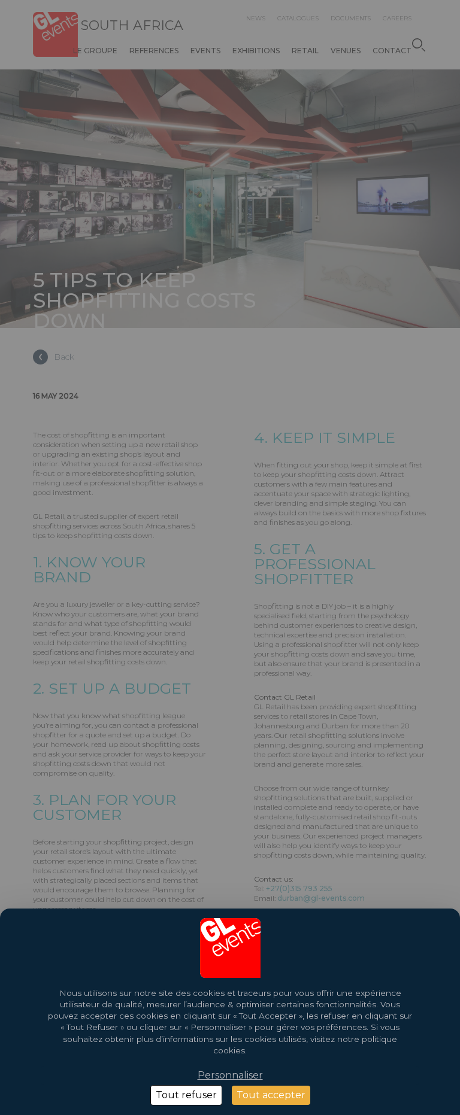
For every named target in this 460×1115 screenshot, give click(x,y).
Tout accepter (271, 1095)
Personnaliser (230, 1075)
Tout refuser (186, 1095)
